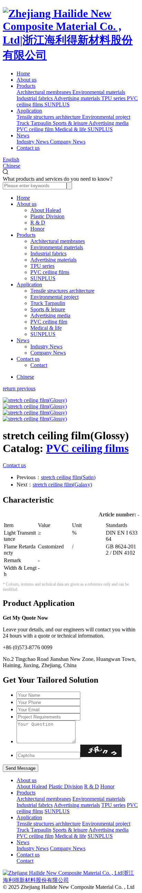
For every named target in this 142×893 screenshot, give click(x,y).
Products (26, 86)
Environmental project (54, 297)
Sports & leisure (47, 309)
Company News (48, 353)
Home (23, 73)
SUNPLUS (42, 278)
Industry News (46, 346)
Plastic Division (47, 216)
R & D (37, 222)
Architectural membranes (57, 241)
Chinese (11, 166)
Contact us (28, 148)
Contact (38, 365)
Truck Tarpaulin (47, 303)
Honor (37, 229)
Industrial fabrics (48, 253)
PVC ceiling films (49, 272)
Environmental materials (56, 247)
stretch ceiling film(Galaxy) (62, 484)
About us (27, 80)
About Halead (45, 210)
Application (29, 111)
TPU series (42, 266)
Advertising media (50, 315)
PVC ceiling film (48, 322)
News (23, 135)
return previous (19, 388)
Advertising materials (53, 260)
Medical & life (46, 328)
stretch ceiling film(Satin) (68, 477)
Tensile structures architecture (62, 291)
